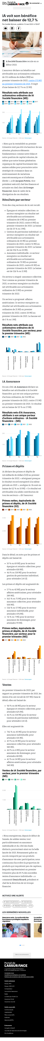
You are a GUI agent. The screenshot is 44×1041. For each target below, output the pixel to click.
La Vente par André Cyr (11, 996)
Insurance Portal (9, 999)
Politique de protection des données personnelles (19, 976)
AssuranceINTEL (9, 1020)
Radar (6, 994)
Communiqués (9, 1009)
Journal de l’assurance (11, 991)
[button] (20, 945)
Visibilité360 (8, 1012)
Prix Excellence (9, 1033)
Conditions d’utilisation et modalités (15, 975)
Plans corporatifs (9, 1015)
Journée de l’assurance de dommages (16, 1030)
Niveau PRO (8, 983)
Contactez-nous (9, 973)
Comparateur (8, 988)
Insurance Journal (10, 1001)
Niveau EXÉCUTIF (10, 986)
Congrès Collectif (10, 1028)
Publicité (7, 1017)
